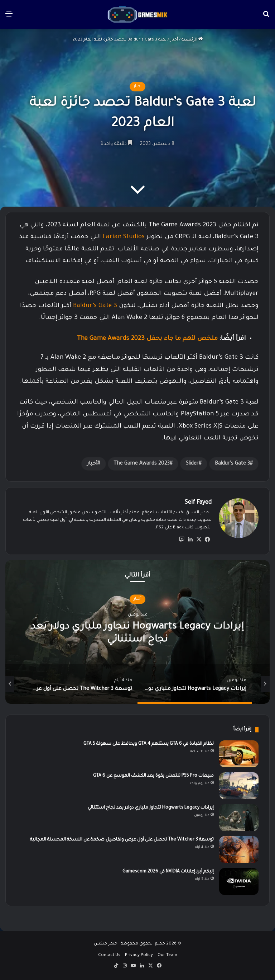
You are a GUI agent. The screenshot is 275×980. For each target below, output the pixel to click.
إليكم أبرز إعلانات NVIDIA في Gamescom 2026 (168, 871)
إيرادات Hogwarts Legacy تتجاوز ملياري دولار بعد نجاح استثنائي (151, 807)
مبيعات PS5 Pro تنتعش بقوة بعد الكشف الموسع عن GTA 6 (153, 775)
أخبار (174, 40)
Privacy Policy (139, 955)
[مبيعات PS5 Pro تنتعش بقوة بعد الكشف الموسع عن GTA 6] (239, 785)
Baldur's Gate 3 (232, 464)
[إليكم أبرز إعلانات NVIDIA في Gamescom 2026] (239, 881)
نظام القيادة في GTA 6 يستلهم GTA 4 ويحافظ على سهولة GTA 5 (148, 743)
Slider (192, 464)
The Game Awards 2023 (142, 464)
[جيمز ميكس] (137, 14)
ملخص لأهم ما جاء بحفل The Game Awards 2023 (147, 338)
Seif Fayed (198, 502)
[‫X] (198, 539)
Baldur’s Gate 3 (95, 306)
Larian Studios (124, 237)
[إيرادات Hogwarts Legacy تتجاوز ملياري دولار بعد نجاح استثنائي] (239, 817)
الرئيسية (190, 40)
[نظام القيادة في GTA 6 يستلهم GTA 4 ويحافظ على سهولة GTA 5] (239, 753)
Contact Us (109, 955)
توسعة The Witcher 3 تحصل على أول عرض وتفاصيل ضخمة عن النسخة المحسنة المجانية (122, 839)
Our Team (167, 955)
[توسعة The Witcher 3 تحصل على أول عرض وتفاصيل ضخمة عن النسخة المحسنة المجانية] (239, 849)
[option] (137, 632)
